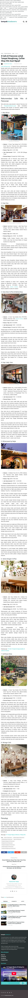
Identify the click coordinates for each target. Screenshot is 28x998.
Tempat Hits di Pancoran (7, 843)
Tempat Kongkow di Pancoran (8, 844)
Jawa (13, 53)
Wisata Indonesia (7, 53)
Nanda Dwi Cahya (8, 63)
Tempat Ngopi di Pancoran (7, 846)
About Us (3, 954)
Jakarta (16, 53)
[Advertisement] (14, 37)
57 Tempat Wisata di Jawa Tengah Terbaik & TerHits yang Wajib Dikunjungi (16, 917)
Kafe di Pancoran (17, 839)
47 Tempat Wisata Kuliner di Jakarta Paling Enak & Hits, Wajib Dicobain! (16, 905)
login (5, 897)
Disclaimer (3, 958)
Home (2, 53)
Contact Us (3, 956)
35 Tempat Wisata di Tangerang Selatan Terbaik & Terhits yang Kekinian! (15, 923)
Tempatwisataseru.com (8, 995)
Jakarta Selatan (14, 287)
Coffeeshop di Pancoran (7, 839)
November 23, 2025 (18, 63)
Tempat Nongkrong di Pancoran (8, 848)
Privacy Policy (4, 960)
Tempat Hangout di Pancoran (8, 841)
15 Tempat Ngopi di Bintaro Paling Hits (16, 834)
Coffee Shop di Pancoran (18, 837)
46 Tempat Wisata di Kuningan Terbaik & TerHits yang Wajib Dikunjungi (16, 911)
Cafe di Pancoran (8, 837)
